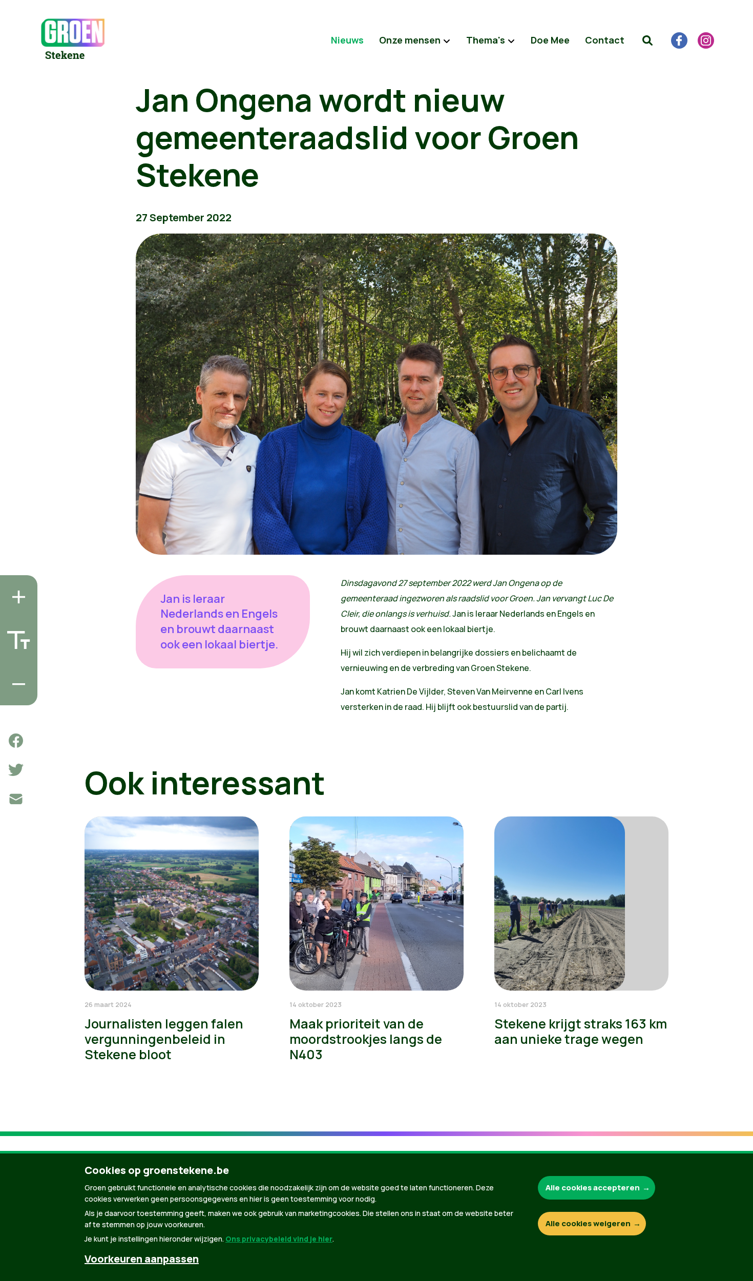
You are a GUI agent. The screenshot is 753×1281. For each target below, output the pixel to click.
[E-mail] (16, 799)
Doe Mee (550, 40)
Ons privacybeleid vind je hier (278, 1239)
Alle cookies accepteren (593, 1187)
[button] (647, 40)
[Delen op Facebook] (16, 740)
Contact (604, 40)
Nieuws (347, 40)
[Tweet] (16, 770)
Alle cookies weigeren (588, 1223)
